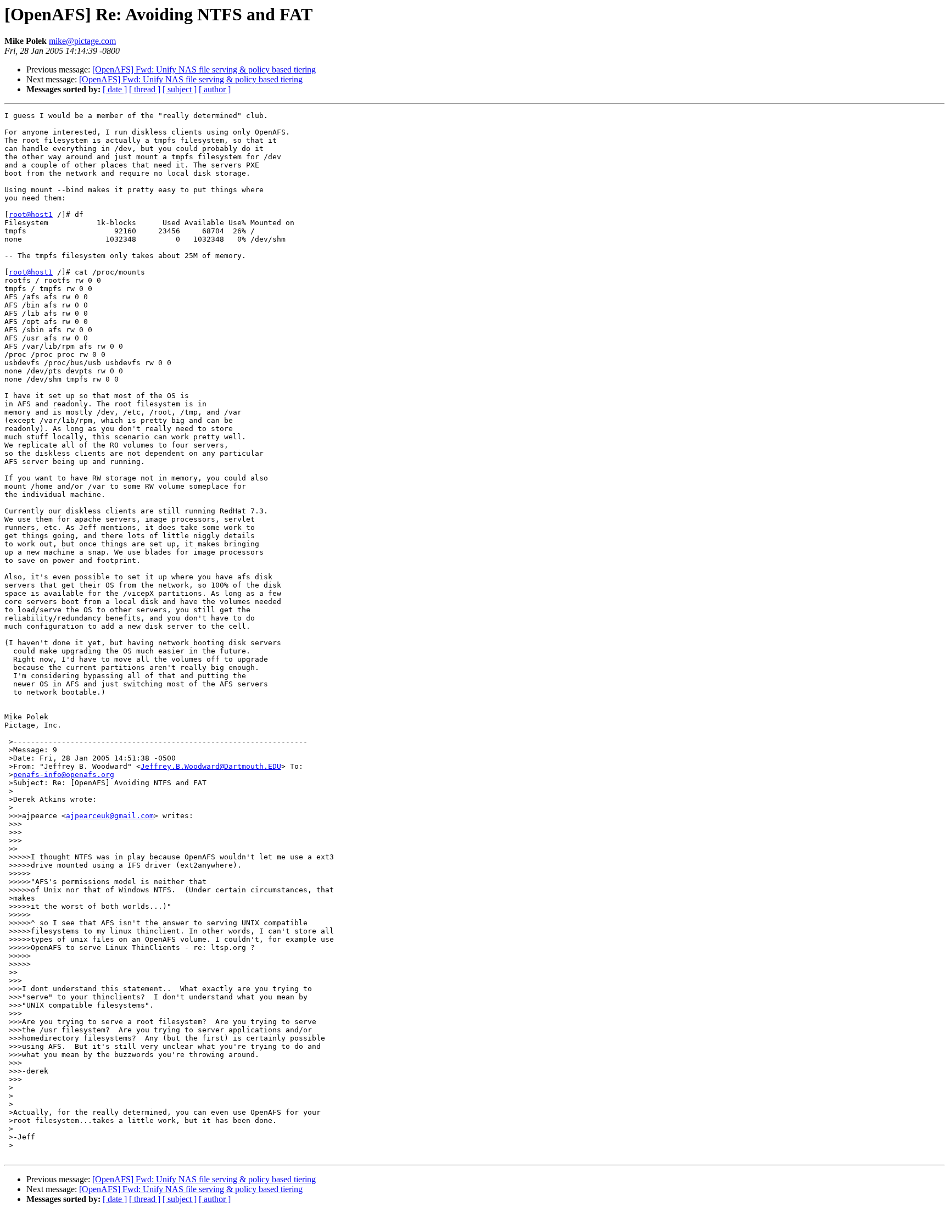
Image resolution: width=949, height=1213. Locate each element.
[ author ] (215, 89)
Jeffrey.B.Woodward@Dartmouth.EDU (211, 766)
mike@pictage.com (82, 41)
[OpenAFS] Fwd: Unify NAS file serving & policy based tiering (204, 69)
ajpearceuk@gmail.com (110, 816)
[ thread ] (144, 89)
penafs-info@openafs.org (63, 774)
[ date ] (115, 89)
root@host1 (31, 214)
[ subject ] (180, 89)
